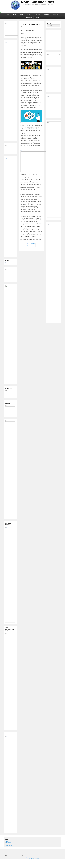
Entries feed (8, 842)
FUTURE (29, 14)
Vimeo (60, 852)
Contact (37, 17)
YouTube (57, 852)
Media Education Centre (38, 2)
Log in (7, 841)
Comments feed (9, 843)
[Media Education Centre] (32, 12)
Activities (21, 14)
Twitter (49, 852)
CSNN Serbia (37, 14)
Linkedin (54, 852)
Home (8, 14)
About (14, 14)
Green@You (55, 14)
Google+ (52, 852)
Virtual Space (29, 17)
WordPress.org (9, 845)
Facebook (46, 852)
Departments (46, 14)
